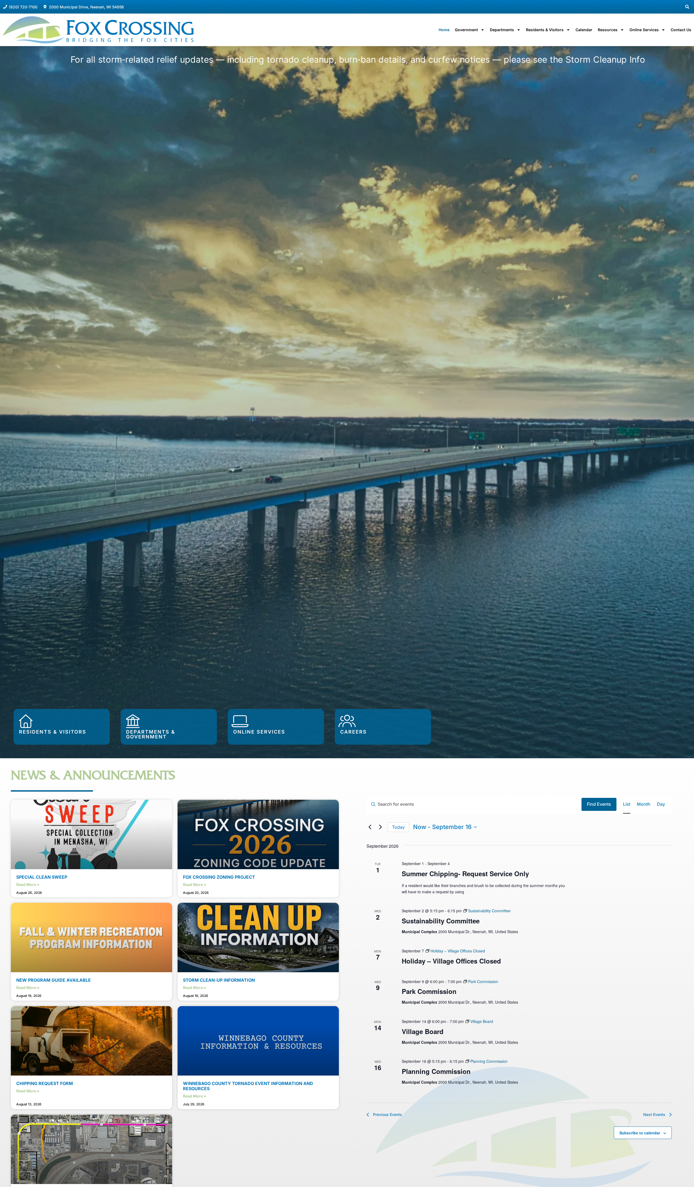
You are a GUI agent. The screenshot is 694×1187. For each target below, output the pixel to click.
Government (466, 29)
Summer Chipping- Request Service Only (465, 873)
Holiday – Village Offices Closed (451, 960)
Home (444, 29)
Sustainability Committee (441, 920)
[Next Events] (380, 827)
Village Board (423, 1031)
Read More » (27, 884)
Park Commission (429, 991)
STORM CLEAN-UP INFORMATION (219, 980)
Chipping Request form (44, 1083)
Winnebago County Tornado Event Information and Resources (248, 1086)
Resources (608, 29)
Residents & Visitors (545, 29)
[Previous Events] (370, 827)
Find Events (599, 804)
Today (398, 827)
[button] (687, 7)
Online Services (644, 29)
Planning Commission (436, 1071)
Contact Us (681, 29)
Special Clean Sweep (41, 877)
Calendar (584, 29)
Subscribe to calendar (639, 1132)
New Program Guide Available (53, 980)
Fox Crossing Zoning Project (219, 877)
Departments (502, 29)
